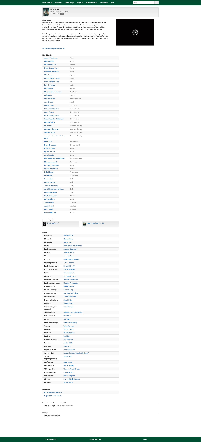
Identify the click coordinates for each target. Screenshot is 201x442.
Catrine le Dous (68, 372)
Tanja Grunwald (68, 326)
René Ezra (66, 336)
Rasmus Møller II (50, 213)
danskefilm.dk (47, 3)
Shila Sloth (67, 316)
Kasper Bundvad (69, 269)
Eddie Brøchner (49, 148)
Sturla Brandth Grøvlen (71, 259)
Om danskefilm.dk (50, 439)
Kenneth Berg (68, 290)
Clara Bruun (48, 126)
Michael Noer (68, 236)
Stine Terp (66, 346)
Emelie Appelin (68, 273)
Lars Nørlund (67, 307)
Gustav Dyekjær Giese (52, 78)
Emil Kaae (66, 319)
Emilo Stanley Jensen (51, 116)
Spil (112, 3)
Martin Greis (48, 88)
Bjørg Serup (67, 362)
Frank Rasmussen (50, 196)
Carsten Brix (48, 179)
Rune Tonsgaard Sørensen (72, 246)
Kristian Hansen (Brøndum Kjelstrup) (76, 353)
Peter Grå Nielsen (50, 192)
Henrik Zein (67, 300)
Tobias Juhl (67, 356)
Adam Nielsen (68, 256)
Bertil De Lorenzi (50, 85)
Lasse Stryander (69, 350)
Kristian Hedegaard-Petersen (54, 158)
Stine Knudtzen (49, 132)
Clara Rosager (49, 61)
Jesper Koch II (49, 206)
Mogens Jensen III (50, 162)
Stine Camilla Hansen (51, 129)
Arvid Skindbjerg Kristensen (54, 189)
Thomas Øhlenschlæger (71, 369)
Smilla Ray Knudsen (51, 169)
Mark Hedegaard (69, 376)
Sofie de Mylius (68, 252)
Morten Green (68, 303)
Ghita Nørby (48, 75)
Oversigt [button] (58, 3)
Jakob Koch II (49, 203)
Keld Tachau (48, 209)
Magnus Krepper (50, 65)
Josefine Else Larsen (70, 280)
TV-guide (80, 3)
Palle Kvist (48, 95)
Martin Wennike (49, 122)
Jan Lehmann (68, 382)
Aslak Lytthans (68, 263)
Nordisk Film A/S (69, 266)
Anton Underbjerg (69, 297)
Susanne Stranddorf (70, 249)
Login (145, 439)
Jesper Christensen (51, 58)
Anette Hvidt (67, 343)
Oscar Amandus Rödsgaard (53, 119)
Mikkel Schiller (68, 286)
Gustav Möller (49, 105)
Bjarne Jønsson (49, 152)
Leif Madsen (48, 175)
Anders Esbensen (50, 182)
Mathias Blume (49, 199)
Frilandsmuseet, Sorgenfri (53, 392)
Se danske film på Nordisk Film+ (53, 49)
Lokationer (104, 3)
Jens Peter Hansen (51, 186)
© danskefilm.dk (95, 439)
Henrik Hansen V (50, 145)
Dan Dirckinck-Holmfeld (71, 379)
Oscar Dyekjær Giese (51, 82)
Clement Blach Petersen (52, 92)
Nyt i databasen (91, 3)
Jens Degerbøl (49, 155)
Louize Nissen (68, 365)
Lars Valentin (68, 340)
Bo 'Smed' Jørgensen (51, 165)
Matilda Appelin (68, 333)
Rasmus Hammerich (51, 71)
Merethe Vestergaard (70, 283)
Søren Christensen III (51, 109)
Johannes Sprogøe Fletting (72, 312)
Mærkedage (69, 3)
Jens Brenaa (48, 102)
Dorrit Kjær (48, 141)
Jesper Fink (67, 242)
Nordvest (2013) (53, 223)
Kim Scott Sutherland (70, 293)
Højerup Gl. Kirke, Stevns (53, 396)
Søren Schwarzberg (70, 323)
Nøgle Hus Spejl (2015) (95, 223)
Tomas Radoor (68, 329)
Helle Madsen (49, 172)
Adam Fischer (49, 112)
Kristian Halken (49, 99)
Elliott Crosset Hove (51, 68)
